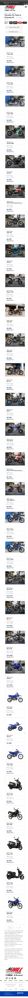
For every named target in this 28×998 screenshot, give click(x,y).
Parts (16, 980)
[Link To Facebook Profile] (7, 978)
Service (10, 980)
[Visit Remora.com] (20, 993)
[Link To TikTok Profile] (15, 978)
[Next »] (19, 927)
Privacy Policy (16, 989)
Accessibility (22, 989)
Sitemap (10, 989)
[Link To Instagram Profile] (12, 978)
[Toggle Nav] (26, 7)
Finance (21, 980)
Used (5, 980)
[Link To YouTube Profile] (9, 978)
